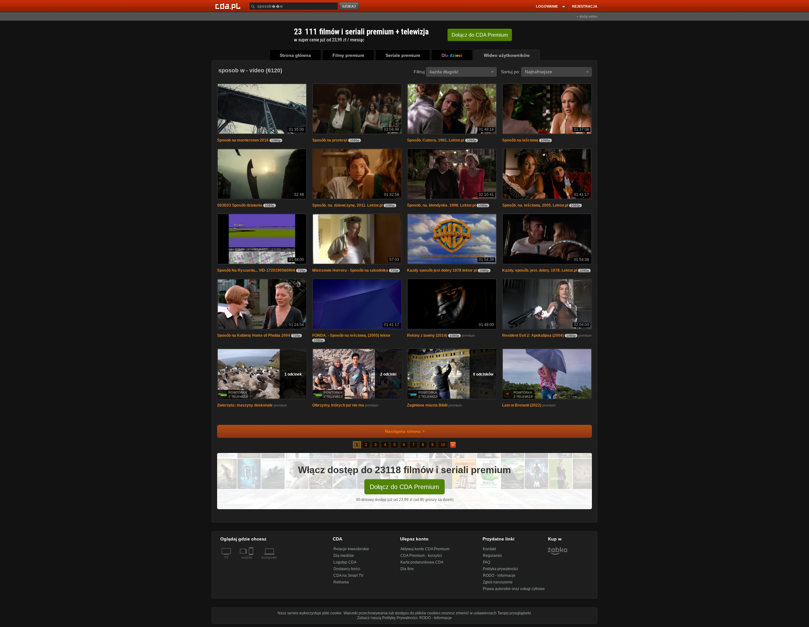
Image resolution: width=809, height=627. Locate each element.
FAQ (486, 562)
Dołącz (480, 35)
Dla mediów (343, 555)
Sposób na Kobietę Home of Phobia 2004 (253, 335)
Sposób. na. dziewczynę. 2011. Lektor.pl (347, 205)
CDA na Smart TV (348, 575)
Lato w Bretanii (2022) (521, 405)
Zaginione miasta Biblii (427, 405)
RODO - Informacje (435, 618)
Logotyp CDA (344, 562)
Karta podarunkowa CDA (421, 562)
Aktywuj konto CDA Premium (424, 549)
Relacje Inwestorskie (351, 549)
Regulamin (492, 555)
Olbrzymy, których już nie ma (338, 405)
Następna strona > (404, 431)
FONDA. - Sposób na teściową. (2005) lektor (351, 335)
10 (443, 445)
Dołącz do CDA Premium (404, 486)
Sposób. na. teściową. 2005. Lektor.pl (535, 205)
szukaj (349, 6)
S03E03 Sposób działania (239, 205)
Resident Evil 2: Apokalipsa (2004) (533, 335)
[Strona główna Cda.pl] (229, 6)
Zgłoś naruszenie (498, 582)
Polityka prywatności (500, 569)
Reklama (341, 582)
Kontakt (489, 549)
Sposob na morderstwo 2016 (243, 140)
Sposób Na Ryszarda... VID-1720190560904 (256, 270)
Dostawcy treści (346, 569)
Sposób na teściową (520, 140)
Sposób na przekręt (329, 140)
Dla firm (407, 569)
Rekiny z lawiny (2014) (427, 335)
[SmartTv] (251, 561)
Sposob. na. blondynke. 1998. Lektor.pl (441, 205)
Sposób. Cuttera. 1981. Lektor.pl (435, 140)
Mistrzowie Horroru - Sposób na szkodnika (350, 270)
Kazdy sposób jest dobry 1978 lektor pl (442, 270)
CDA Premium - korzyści (421, 555)
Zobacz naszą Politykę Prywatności (387, 618)
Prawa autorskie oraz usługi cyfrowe (514, 589)
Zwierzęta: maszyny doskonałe (245, 405)
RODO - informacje (499, 575)
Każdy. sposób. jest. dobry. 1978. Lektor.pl (539, 270)
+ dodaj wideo (586, 16)
